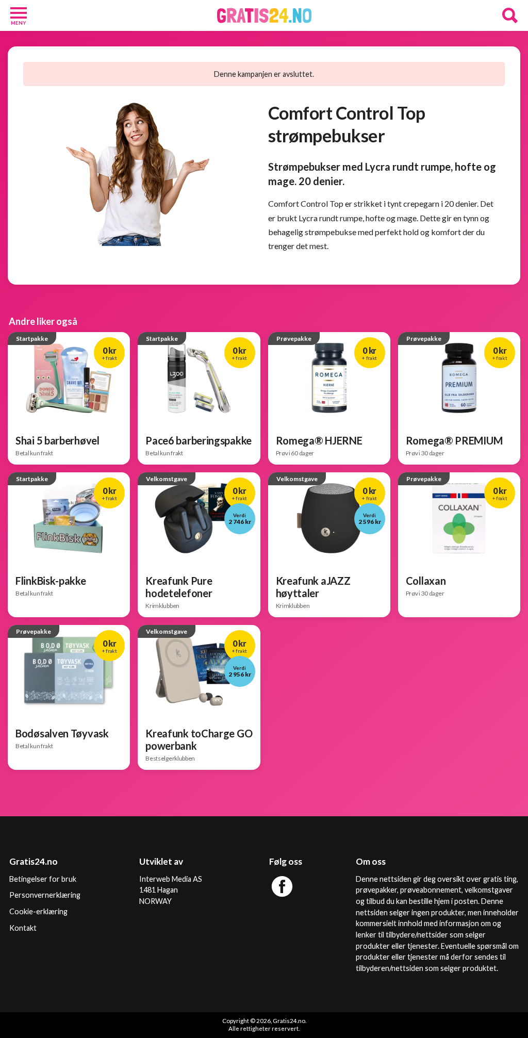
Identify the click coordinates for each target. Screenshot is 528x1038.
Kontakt (23, 928)
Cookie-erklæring (38, 911)
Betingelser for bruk (42, 879)
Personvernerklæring (44, 895)
